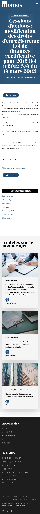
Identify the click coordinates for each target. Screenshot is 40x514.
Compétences (9, 436)
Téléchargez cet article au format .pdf (14, 168)
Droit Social (6, 203)
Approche (7, 432)
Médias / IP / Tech (8, 200)
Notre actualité (7, 218)
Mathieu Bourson (10, 77)
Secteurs (7, 439)
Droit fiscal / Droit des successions (13, 211)
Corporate (5, 207)
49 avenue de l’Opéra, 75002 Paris (15, 497)
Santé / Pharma (7, 214)
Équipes (6, 443)
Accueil (6, 428)
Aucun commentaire (30, 77)
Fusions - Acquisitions (20, 15)
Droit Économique (8, 196)
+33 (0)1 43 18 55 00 (12, 499)
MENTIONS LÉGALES (23, 503)
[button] (37, 4)
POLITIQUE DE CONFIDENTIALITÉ (13, 506)
